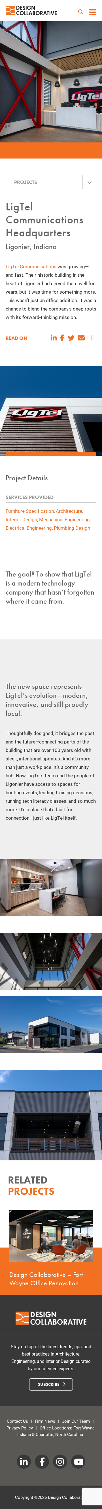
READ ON (16, 338)
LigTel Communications (31, 266)
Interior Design (21, 519)
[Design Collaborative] (31, 10)
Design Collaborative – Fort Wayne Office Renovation (46, 1278)
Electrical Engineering (29, 528)
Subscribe (49, 1384)
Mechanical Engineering (64, 519)
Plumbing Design (72, 528)
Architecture (69, 511)
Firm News (45, 1421)
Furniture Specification (30, 511)
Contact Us (17, 1421)
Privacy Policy (20, 1428)
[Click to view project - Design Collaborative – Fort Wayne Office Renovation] (51, 1236)
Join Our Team (76, 1421)
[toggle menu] (92, 12)
